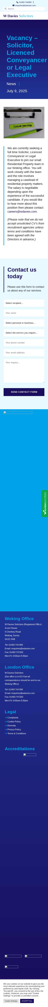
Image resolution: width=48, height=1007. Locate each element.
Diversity (11, 725)
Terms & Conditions (16, 733)
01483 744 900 (16, 645)
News (11, 84)
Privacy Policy (14, 729)
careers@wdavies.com (22, 211)
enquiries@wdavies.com (23, 648)
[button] (42, 15)
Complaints (12, 718)
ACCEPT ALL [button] (27, 1001)
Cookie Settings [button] (11, 1001)
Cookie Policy (14, 721)
